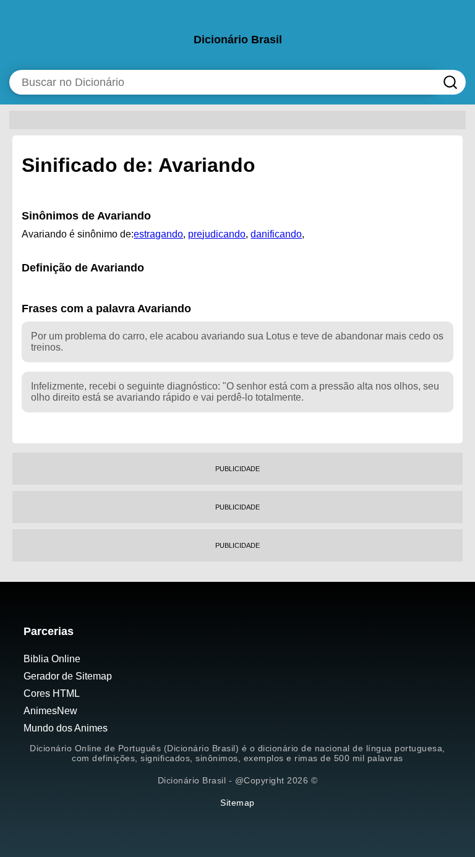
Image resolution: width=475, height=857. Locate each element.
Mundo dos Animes (66, 728)
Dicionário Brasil (238, 39)
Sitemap (237, 803)
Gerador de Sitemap (68, 676)
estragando (158, 234)
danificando (276, 234)
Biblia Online (52, 659)
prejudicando (217, 234)
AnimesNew (50, 711)
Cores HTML (52, 693)
